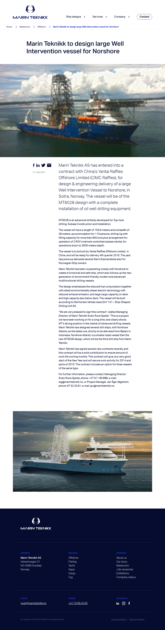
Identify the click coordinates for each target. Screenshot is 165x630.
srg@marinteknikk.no (71, 382)
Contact (144, 17)
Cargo (72, 573)
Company (119, 17)
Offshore (41, 27)
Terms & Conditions (119, 619)
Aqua (71, 569)
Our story (121, 561)
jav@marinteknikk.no (102, 386)
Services (98, 17)
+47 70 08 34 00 (78, 603)
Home (9, 27)
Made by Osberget (136, 619)
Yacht (71, 565)
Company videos (126, 577)
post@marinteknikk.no (33, 603)
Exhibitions (122, 573)
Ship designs (73, 17)
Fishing (72, 561)
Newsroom (25, 27)
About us (121, 558)
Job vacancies (124, 569)
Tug (70, 577)
